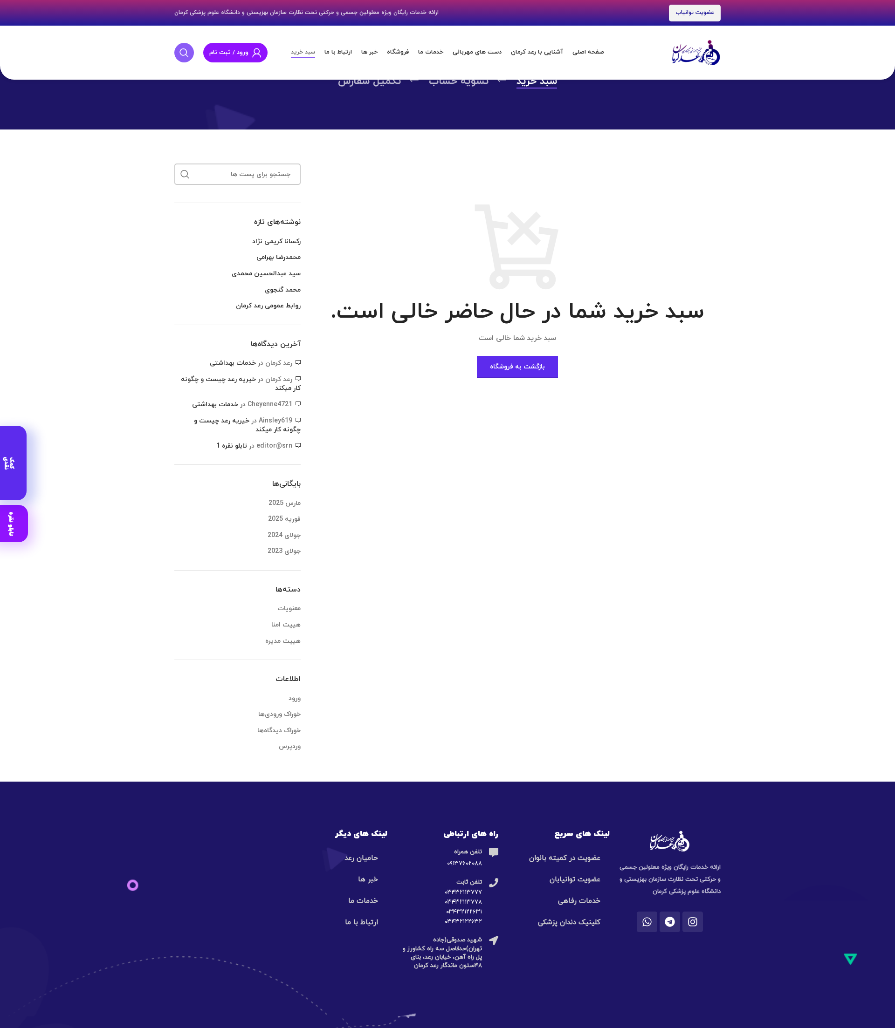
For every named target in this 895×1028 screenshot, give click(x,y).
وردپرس (290, 746)
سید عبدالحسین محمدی (266, 273)
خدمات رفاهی (579, 901)
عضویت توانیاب (694, 12)
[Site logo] (696, 52)
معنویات (289, 608)
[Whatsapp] (647, 922)
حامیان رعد (361, 858)
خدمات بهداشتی (233, 363)
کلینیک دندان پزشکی (569, 922)
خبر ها (368, 880)
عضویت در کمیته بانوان (564, 858)
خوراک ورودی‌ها (279, 714)
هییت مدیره (283, 641)
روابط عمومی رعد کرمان (268, 305)
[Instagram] (692, 922)
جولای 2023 (284, 551)
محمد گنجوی (283, 290)
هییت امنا (286, 624)
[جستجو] (184, 52)
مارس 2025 (284, 503)
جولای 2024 (284, 535)
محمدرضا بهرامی (278, 257)
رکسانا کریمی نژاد (276, 241)
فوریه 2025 (284, 519)
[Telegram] (670, 922)
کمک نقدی (8, 463)
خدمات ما (363, 901)
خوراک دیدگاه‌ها (279, 730)
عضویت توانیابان (575, 880)
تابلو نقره (11, 523)
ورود (295, 698)
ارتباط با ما (361, 922)
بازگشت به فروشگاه (517, 366)
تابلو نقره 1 (231, 446)
